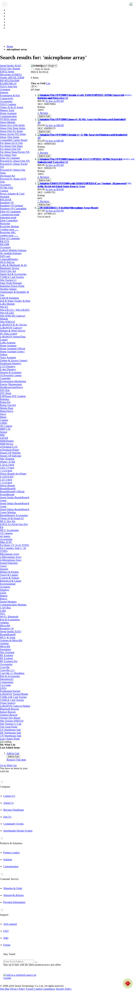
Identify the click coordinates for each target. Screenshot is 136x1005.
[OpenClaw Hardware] (128, 983)
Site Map (4, 988)
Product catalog (11, 852)
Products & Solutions (11, 843)
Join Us (7, 816)
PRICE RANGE (40, 72)
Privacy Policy (17, 988)
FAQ (6, 931)
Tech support (10, 924)
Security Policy (64, 988)
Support (4, 914)
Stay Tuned (9, 954)
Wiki (5, 937)
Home (10, 46)
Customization (10, 866)
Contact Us (9, 796)
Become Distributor (13, 809)
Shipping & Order (12, 888)
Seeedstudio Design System (17, 830)
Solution (7, 859)
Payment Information (14, 902)
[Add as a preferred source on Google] (21, 977)
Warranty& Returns (13, 895)
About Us (8, 802)
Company (5, 786)
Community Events (13, 823)
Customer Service (9, 879)
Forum (6, 944)
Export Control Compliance (40, 988)
